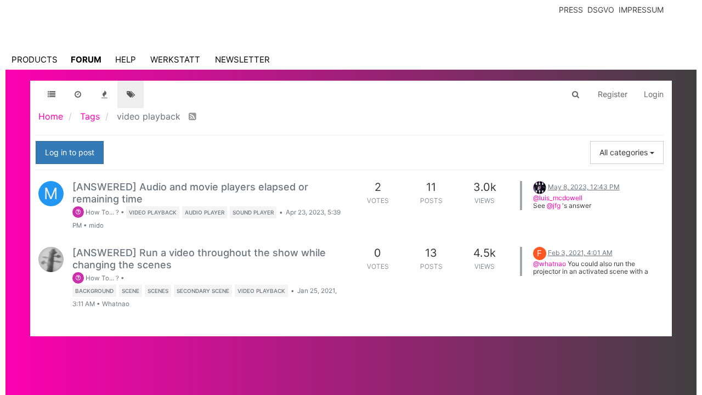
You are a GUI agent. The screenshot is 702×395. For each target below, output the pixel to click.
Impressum (641, 9)
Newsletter (242, 59)
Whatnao (115, 304)
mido (96, 225)
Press (571, 9)
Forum (86, 59)
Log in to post (69, 152)
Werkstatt (175, 59)
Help (125, 59)
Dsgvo (600, 9)
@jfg (554, 205)
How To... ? (101, 212)
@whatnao (549, 263)
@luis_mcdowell (557, 198)
